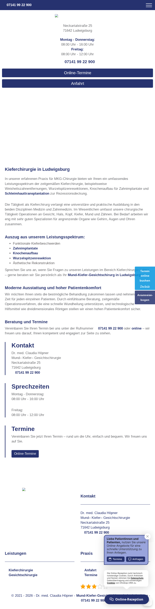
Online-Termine (77, 73)
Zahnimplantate (25, 248)
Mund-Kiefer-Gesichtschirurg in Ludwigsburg (104, 275)
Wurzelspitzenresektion (32, 258)
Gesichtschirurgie (23, 575)
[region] (77, 120)
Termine (90, 575)
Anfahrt (77, 83)
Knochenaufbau (25, 253)
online (136, 328)
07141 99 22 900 (19, 5)
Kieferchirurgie (21, 570)
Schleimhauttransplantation (27, 193)
